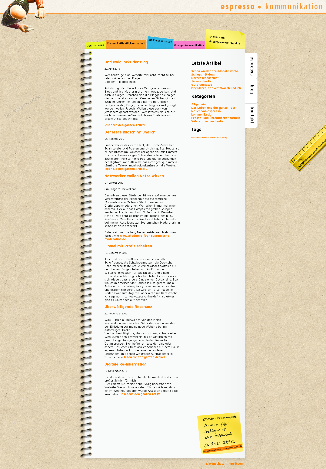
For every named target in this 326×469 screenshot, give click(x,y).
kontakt (251, 115)
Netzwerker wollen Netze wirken (134, 176)
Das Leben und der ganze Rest (213, 107)
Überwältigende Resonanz (128, 306)
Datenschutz (215, 463)
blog (251, 90)
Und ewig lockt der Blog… (128, 62)
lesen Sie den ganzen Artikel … (126, 125)
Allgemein (198, 104)
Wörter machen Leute (207, 121)
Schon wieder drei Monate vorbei (215, 71)
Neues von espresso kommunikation (206, 112)
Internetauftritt (200, 137)
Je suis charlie (201, 81)
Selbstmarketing (218, 137)
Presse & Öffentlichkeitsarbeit (126, 44)
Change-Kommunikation (189, 44)
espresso (251, 66)
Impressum (236, 463)
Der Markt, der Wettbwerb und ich (216, 88)
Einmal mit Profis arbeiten (128, 246)
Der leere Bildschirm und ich (130, 132)
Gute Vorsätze (201, 84)
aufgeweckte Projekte (226, 42)
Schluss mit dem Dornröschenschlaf (205, 76)
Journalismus (96, 44)
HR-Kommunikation (159, 44)
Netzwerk (226, 37)
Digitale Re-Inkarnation (126, 364)
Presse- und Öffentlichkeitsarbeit (215, 118)
